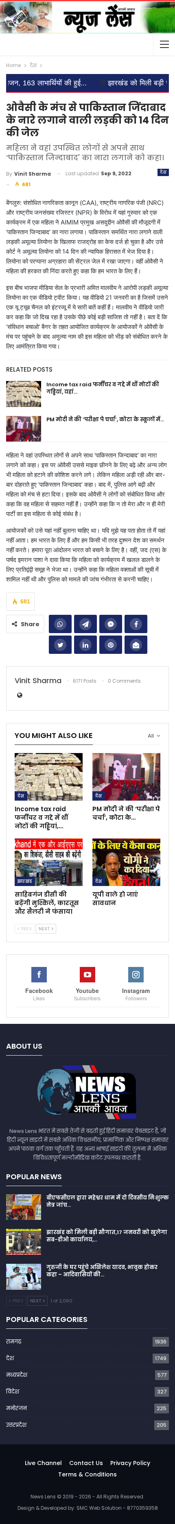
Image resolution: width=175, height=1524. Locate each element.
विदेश (12, 1392)
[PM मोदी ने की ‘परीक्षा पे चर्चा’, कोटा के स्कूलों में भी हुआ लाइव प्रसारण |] (23, 429)
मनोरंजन (16, 1408)
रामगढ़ (13, 1341)
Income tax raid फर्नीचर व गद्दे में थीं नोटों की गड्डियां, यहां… (102, 388)
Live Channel (43, 1463)
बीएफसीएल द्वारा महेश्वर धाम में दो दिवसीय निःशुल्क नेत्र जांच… (107, 1201)
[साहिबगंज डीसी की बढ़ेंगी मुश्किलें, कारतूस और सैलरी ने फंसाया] (49, 862)
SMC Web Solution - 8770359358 (117, 1507)
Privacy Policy (130, 1463)
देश (163, 172)
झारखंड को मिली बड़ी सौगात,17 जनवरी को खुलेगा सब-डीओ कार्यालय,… (106, 1235)
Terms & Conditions (87, 1474)
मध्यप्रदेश (16, 1375)
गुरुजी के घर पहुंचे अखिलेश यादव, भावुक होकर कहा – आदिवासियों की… (102, 1270)
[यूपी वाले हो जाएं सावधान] (126, 862)
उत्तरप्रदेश (16, 1425)
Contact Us (86, 1463)
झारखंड (25, 881)
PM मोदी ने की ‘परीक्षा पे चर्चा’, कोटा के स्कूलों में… (105, 419)
